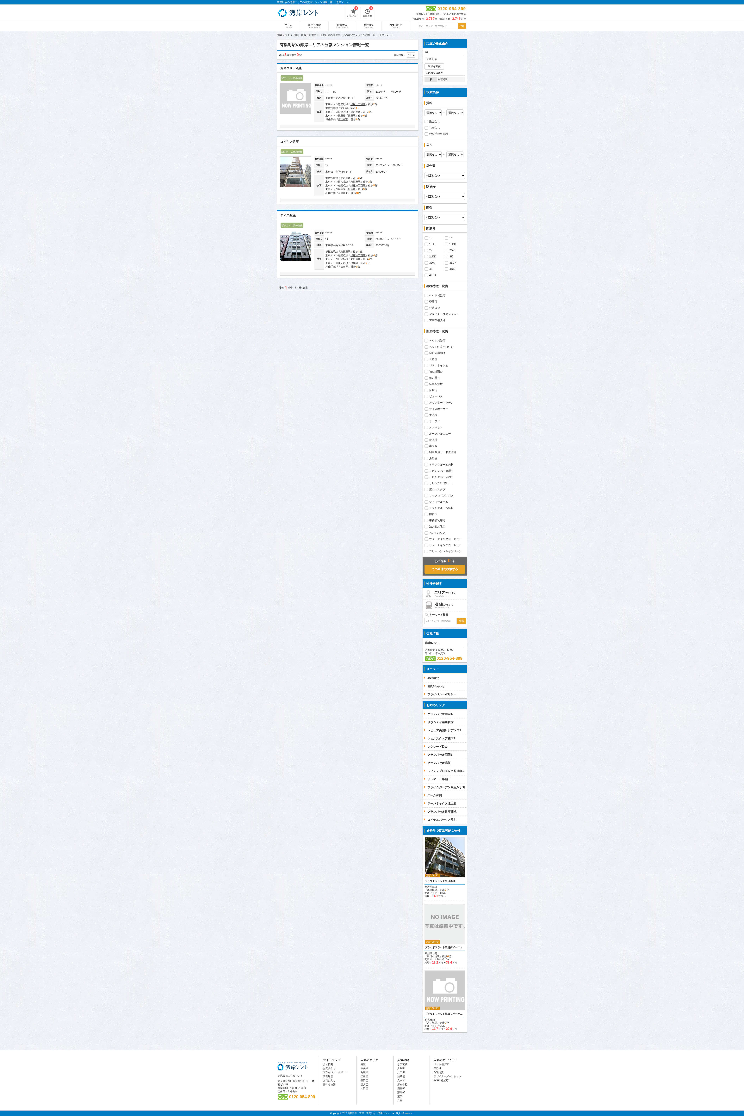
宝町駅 (344, 107)
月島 (399, 1100)
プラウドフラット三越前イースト (444, 947)
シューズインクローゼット (445, 545)
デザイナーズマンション (444, 314)
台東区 (364, 1072)
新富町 (401, 1088)
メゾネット (436, 427)
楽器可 (433, 301)
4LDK (432, 275)
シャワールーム (438, 501)
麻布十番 (402, 1084)
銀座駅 (352, 115)
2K (430, 250)
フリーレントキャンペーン (445, 551)
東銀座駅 (355, 111)
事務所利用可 (437, 520)
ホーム (288, 26)
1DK (431, 244)
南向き (433, 445)
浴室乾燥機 (436, 383)
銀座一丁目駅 (358, 104)
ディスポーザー (438, 408)
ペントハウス (437, 532)
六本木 (401, 1080)
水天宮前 (402, 1064)
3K (451, 256)
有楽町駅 (343, 119)
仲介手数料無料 (438, 133)
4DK (452, 268)
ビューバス (436, 396)
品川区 (364, 1084)
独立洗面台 (436, 371)
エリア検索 (314, 26)
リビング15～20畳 (440, 476)
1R (430, 237)
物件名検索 (329, 1084)
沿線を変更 (434, 66)
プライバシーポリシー (335, 1072)
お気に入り (353, 12)
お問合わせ (395, 26)
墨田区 (364, 1080)
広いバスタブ (437, 489)
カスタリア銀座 (291, 68)
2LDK (432, 256)
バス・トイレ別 (438, 365)
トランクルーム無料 (441, 464)
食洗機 (433, 414)
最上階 (433, 439)
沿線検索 (342, 26)
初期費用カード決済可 (442, 452)
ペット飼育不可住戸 (441, 346)
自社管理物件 (437, 353)
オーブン (434, 421)
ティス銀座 (288, 215)
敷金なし (434, 121)
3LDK (452, 262)
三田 (399, 1096)
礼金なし (434, 127)
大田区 (364, 1088)
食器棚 (433, 359)
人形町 (401, 1068)
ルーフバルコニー (440, 433)
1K (450, 237)
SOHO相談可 (437, 320)
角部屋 (433, 458)
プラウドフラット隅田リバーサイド (444, 1013)
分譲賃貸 (434, 307)
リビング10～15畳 (440, 470)
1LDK (452, 244)
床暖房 (433, 390)
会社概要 (369, 26)
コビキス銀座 (289, 141)
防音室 (433, 514)
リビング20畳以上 (440, 483)
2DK (452, 250)
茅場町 (401, 1092)
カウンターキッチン (441, 402)
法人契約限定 (437, 526)
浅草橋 (401, 1076)
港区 (363, 1064)
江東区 (364, 1076)
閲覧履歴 (367, 12)
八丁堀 (401, 1072)
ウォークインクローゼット (445, 538)
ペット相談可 (437, 295)
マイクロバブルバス (441, 495)
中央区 (364, 1068)
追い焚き (434, 377)
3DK (432, 262)
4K (431, 268)
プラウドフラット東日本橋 (440, 880)
